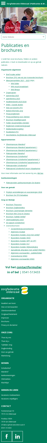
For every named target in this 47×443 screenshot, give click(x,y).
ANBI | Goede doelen (14, 105)
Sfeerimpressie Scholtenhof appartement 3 (23, 159)
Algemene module (18, 232)
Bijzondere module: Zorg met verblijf (25, 235)
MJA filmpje (15, 89)
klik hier (40, 173)
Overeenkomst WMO (19, 256)
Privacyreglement (13, 114)
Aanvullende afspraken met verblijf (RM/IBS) (28, 250)
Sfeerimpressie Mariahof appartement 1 (21, 147)
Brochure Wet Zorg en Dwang (18, 213)
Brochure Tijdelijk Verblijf (15, 217)
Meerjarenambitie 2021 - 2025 (18, 80)
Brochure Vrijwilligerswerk (16, 120)
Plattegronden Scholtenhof (16, 165)
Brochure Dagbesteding (15, 207)
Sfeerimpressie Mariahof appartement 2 (21, 150)
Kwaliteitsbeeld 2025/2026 (16, 102)
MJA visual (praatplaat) (19, 86)
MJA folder (15, 83)
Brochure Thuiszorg (13, 204)
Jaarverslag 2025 (12, 95)
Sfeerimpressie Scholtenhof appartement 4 (23, 162)
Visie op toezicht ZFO (14, 108)
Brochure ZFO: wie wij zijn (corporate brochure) (24, 77)
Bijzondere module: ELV (20, 244)
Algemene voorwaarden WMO (22, 259)
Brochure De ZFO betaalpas (17, 195)
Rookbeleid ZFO (12, 132)
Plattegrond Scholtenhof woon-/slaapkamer (23, 168)
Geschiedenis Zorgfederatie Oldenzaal (21, 135)
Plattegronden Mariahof (15, 153)
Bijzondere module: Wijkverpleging (24, 247)
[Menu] (3, 4)
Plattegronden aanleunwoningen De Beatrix (23, 183)
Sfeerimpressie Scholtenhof (16, 156)
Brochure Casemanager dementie (19, 210)
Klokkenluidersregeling (14, 129)
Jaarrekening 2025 (13, 98)
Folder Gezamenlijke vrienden (17, 123)
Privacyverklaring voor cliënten (18, 117)
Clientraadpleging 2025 (15, 220)
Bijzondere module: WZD (20, 238)
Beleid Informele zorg (14, 111)
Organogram (11, 92)
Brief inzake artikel (13, 74)
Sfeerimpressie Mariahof (15, 144)
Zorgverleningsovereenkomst (22, 229)
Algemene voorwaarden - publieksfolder (26, 253)
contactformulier (29, 267)
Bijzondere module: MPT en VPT (23, 241)
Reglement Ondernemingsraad (18, 126)
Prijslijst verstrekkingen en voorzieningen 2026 (24, 192)
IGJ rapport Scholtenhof (15, 223)
